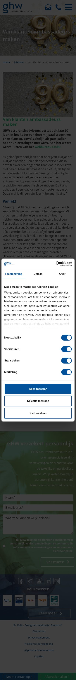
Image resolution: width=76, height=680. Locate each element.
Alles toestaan (38, 388)
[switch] (66, 349)
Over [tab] (62, 273)
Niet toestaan (38, 413)
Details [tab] (38, 273)
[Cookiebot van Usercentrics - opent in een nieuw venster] (55, 263)
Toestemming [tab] (13, 273)
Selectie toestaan (38, 400)
